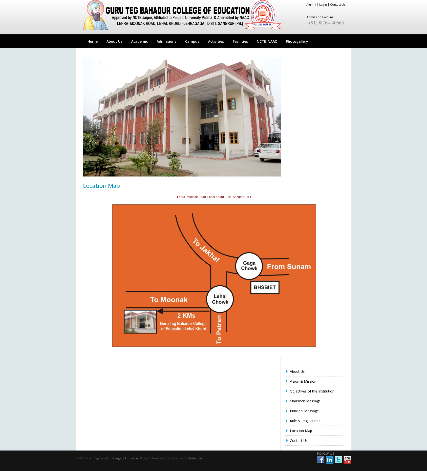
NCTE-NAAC (267, 41)
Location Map (301, 430)
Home (92, 41)
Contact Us (337, 4)
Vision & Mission (303, 381)
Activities (216, 41)
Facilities (240, 41)
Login (323, 4)
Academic (139, 41)
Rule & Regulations (305, 420)
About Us (114, 41)
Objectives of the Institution (312, 391)
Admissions (166, 41)
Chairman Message (305, 401)
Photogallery (297, 41)
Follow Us (326, 453)
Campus (192, 41)
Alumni (311, 4)
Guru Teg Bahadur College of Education (112, 458)
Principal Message (304, 411)
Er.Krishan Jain (194, 458)
